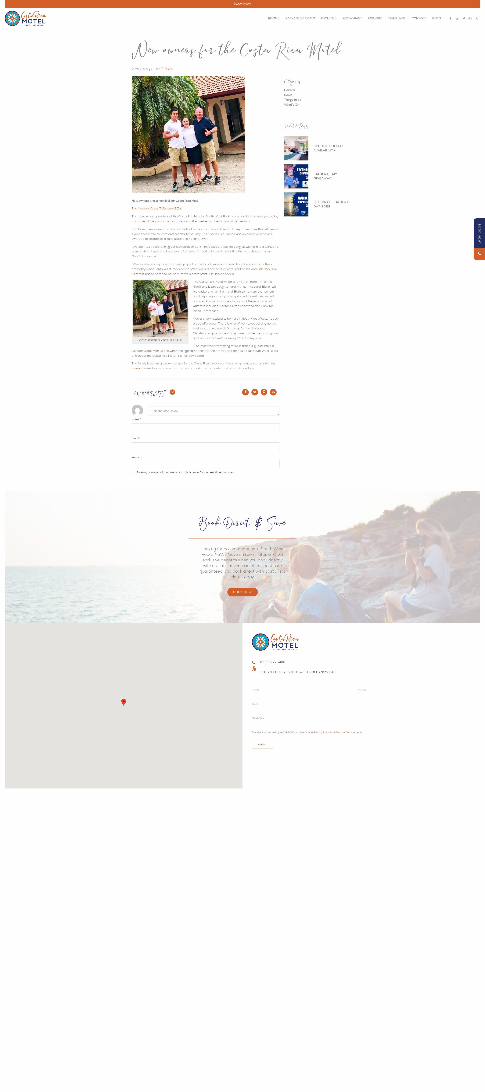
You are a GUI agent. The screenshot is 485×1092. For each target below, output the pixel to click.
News (288, 95)
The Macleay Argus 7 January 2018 (156, 208)
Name (136, 419)
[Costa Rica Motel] (25, 18)
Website (137, 457)
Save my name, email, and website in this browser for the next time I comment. (185, 472)
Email (136, 438)
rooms (136, 368)
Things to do (292, 100)
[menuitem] (273, 18)
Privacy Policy (322, 732)
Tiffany (167, 69)
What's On (291, 105)
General (290, 90)
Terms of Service (345, 732)
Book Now (242, 592)
